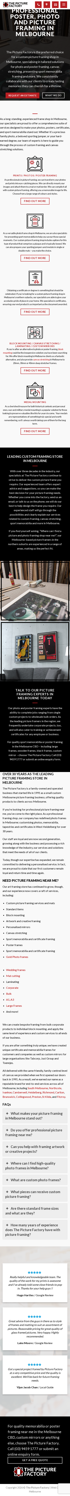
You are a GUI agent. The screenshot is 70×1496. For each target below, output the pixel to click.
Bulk (9, 993)
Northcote (55, 1088)
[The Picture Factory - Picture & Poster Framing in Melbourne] (15, 5)
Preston (36, 1096)
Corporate (12, 987)
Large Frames (14, 1005)
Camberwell (20, 1092)
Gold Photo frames (17, 956)
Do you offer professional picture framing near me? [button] (33, 1132)
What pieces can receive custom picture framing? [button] (32, 1194)
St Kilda (46, 1096)
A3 (12, 999)
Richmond (48, 1092)
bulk (46, 716)
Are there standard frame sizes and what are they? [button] (32, 1210)
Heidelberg (34, 1092)
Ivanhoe (7, 1092)
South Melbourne (38, 1088)
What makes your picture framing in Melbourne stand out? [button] (34, 1115)
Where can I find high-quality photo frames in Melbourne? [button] (30, 1165)
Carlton (59, 1092)
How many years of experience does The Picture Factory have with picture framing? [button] (32, 1230)
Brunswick (9, 1096)
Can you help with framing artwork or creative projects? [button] (35, 1149)
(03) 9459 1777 (26, 1448)
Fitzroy (61, 1096)
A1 (8, 999)
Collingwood (23, 1096)
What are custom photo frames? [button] (36, 1180)
